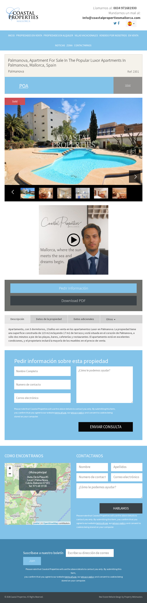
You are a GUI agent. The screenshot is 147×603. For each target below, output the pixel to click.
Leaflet (36, 523)
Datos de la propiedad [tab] (49, 319)
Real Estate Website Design (110, 597)
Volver (128, 85)
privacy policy (77, 412)
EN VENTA (133, 35)
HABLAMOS (121, 508)
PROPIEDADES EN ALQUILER (58, 35)
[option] (73, 141)
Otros (110, 319)
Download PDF (73, 300)
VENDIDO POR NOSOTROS (113, 35)
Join (32, 560)
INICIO (11, 35)
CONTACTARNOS (82, 45)
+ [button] (10, 468)
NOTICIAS (60, 45)
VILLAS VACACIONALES (86, 35)
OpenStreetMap (50, 523)
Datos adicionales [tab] (84, 319)
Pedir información (73, 288)
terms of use (60, 412)
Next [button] (134, 176)
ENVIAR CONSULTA (105, 426)
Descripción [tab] (17, 319)
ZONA (69, 45)
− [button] (10, 473)
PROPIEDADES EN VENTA (29, 35)
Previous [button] (13, 192)
